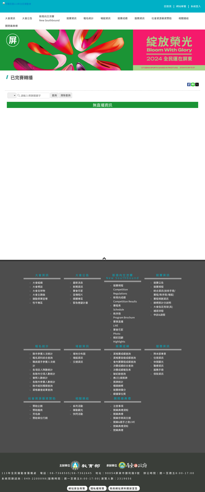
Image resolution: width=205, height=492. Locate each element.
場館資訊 (106, 18)
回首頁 (168, 6)
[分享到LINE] (193, 84)
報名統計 (89, 18)
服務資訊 (140, 18)
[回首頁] (17, 6)
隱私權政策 (97, 488)
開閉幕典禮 (11, 25)
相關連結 (184, 18)
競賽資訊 (72, 18)
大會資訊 (10, 18)
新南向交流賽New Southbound (49, 18)
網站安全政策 (76, 488)
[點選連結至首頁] (102, 30)
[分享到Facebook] (189, 84)
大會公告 (27, 18)
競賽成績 (123, 18)
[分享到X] (197, 84)
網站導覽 (181, 6)
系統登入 (196, 6)
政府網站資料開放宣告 (124, 488)
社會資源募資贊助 (162, 18)
